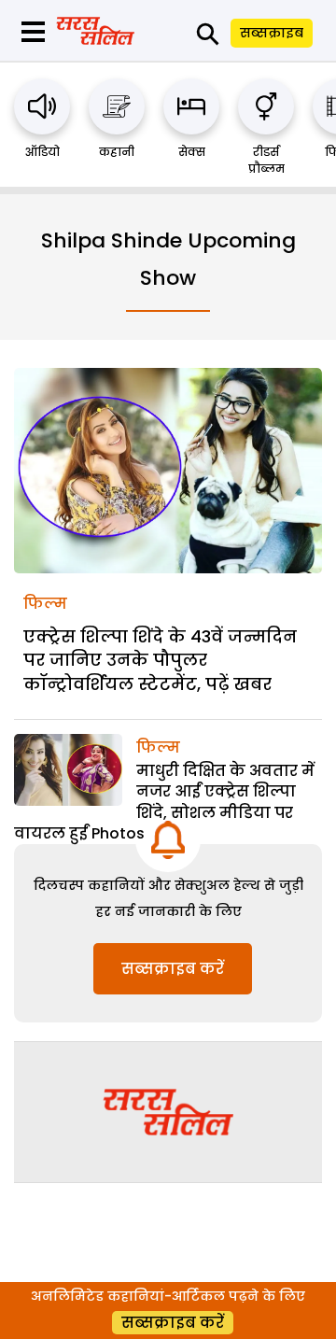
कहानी (116, 152)
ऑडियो (42, 152)
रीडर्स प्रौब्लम (266, 160)
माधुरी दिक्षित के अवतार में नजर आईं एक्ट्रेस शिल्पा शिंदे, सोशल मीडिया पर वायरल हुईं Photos (164, 802)
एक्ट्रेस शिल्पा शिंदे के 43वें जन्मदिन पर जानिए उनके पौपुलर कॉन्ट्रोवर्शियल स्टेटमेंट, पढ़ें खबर (160, 660)
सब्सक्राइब (271, 32)
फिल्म (45, 603)
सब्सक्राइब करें (172, 969)
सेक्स (191, 152)
